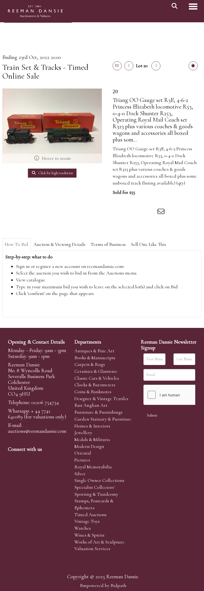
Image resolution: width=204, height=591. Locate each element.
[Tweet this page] (129, 212)
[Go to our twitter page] (24, 458)
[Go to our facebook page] (13, 458)
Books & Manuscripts (94, 358)
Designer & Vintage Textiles (101, 398)
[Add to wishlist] (193, 65)
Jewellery (83, 432)
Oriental (82, 453)
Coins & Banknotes (92, 392)
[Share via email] (162, 212)
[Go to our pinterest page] (35, 458)
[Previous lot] (128, 65)
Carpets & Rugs (89, 364)
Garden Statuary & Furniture (102, 419)
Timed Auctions (90, 514)
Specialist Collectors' (94, 487)
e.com (37, 431)
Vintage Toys (87, 521)
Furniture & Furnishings (98, 412)
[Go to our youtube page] (46, 458)
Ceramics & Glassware (95, 371)
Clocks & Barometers (94, 385)
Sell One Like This (148, 244)
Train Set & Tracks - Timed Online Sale (45, 71)
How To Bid (16, 244)
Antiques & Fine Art (94, 351)
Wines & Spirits (89, 535)
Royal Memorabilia (93, 467)
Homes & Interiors (92, 426)
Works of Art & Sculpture (99, 542)
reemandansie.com (105, 266)
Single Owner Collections (99, 480)
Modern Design (89, 446)
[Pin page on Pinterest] (140, 212)
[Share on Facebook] (118, 212)
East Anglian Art (90, 405)
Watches (82, 528)
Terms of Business (108, 244)
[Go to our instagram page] (151, 212)
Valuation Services (92, 548)
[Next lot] (155, 65)
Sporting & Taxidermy (96, 494)
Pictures (82, 460)
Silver (80, 474)
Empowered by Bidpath (103, 585)
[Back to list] (117, 65)
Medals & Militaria (92, 439)
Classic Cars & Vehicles (96, 378)
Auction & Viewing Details (59, 244)
